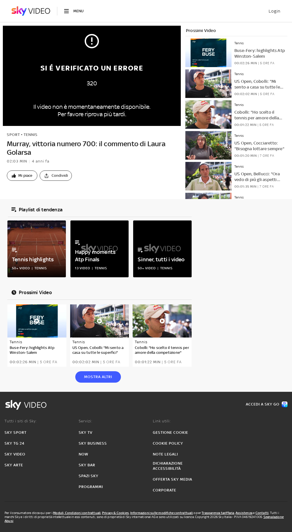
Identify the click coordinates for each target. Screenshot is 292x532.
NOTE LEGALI (165, 454)
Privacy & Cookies (115, 513)
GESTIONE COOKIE (170, 432)
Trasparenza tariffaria (218, 513)
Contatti (262, 513)
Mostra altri (98, 377)
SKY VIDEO (15, 454)
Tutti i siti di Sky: (21, 421)
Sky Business (93, 443)
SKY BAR (87, 465)
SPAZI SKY (88, 476)
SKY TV (85, 432)
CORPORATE (164, 490)
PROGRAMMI (91, 487)
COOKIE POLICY (168, 443)
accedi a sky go (262, 404)
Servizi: (85, 421)
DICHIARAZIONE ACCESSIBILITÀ (168, 466)
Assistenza (244, 513)
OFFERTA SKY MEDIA (172, 479)
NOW (83, 454)
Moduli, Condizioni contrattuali (77, 513)
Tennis (31, 135)
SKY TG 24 (15, 443)
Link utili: (162, 421)
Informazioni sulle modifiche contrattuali (161, 513)
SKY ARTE (14, 465)
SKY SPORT (16, 432)
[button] (22, 175)
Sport (13, 135)
